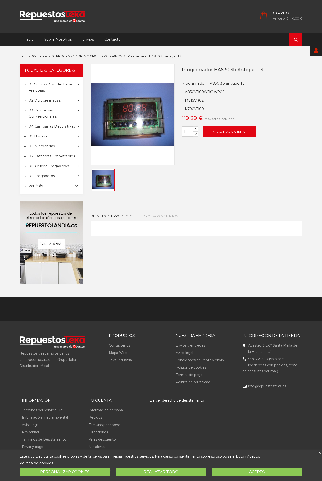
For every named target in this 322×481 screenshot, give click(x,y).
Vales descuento (102, 439)
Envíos (88, 39)
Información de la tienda (271, 335)
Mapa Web (118, 353)
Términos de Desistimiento (44, 439)
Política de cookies (36, 463)
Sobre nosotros (58, 39)
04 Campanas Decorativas (52, 126)
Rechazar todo (161, 472)
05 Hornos (38, 136)
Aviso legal (184, 353)
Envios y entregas (190, 345)
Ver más (36, 186)
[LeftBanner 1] (51, 242)
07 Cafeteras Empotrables (52, 156)
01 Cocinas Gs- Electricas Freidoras (51, 87)
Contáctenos (119, 345)
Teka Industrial (120, 360)
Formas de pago (189, 375)
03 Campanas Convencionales (43, 113)
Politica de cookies (191, 367)
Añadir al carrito (229, 131)
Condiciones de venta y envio (200, 360)
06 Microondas (42, 146)
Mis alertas (97, 447)
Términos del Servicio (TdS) (44, 410)
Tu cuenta (100, 400)
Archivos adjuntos (160, 216)
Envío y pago (32, 447)
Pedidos (95, 417)
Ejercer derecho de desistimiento (176, 400)
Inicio (29, 39)
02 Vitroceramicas (45, 100)
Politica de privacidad (193, 382)
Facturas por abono (104, 425)
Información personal (106, 410)
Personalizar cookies (65, 472)
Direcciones (98, 432)
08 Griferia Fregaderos (49, 166)
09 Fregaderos (42, 176)
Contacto (112, 39)
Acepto (257, 472)
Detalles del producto (111, 216)
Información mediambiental (45, 417)
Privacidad (30, 432)
